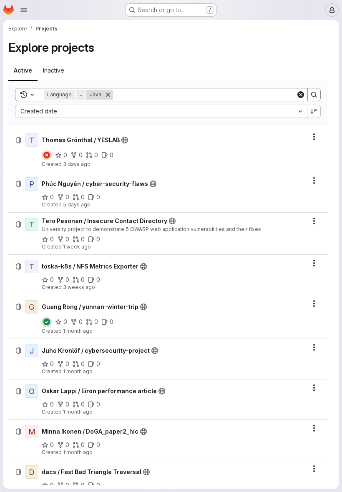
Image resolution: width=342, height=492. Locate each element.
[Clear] (301, 95)
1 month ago (78, 331)
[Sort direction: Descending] (314, 111)
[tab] (23, 70)
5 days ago (77, 204)
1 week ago (77, 246)
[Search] (314, 94)
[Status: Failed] (47, 155)
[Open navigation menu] (23, 10)
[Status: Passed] (47, 322)
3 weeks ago (79, 287)
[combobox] (161, 111)
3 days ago (77, 164)
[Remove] (108, 95)
